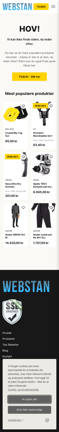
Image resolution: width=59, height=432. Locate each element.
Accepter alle (29, 399)
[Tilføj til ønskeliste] (23, 106)
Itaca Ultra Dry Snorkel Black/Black (13, 186)
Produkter (8, 338)
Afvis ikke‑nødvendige (29, 409)
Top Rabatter (10, 344)
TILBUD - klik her (29, 76)
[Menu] (53, 6)
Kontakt (7, 356)
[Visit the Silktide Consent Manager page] (47, 420)
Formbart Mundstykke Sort (42, 134)
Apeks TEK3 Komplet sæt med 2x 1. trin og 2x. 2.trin (43, 188)
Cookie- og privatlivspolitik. (23, 389)
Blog (5, 350)
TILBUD (41, 6)
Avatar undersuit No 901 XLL (42, 236)
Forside (6, 332)
